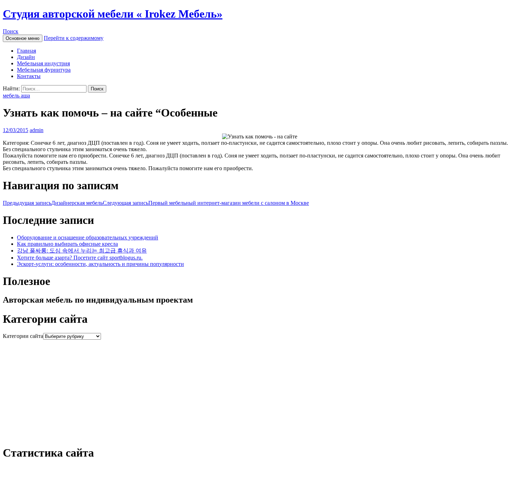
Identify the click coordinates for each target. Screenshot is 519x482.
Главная (26, 51)
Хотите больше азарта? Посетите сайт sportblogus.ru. (80, 258)
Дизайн (26, 57)
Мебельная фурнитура (44, 70)
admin (36, 130)
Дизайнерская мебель (53, 203)
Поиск (10, 31)
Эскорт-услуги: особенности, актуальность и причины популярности (100, 264)
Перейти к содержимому (73, 38)
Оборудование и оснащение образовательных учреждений (87, 237)
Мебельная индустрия (43, 63)
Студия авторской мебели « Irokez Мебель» (112, 13)
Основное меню (23, 38)
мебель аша (16, 96)
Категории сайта (23, 336)
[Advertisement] (214, 389)
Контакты (29, 76)
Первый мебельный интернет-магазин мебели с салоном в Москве (206, 203)
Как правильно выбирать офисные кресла (67, 244)
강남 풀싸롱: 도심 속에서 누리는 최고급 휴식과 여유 (82, 251)
